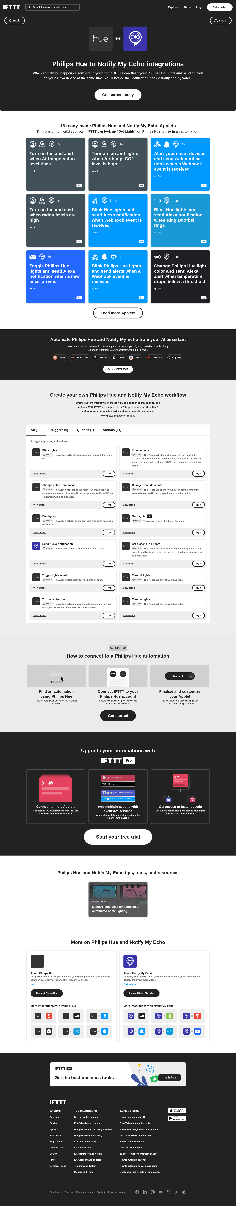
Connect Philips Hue (46, 993)
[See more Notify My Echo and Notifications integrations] (136, 1031)
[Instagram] (152, 1192)
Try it (108, 473)
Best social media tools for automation (140, 1172)
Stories (53, 1123)
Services (54, 1117)
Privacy (112, 1192)
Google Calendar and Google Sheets (93, 1129)
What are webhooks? (131, 1147)
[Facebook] (137, 1192)
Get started (220, 7)
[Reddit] (183, 1192)
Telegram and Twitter (85, 1166)
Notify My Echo (121, 64)
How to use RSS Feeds (132, 1141)
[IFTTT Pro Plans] (149, 516)
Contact (101, 1192)
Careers (69, 1192)
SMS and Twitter (82, 1147)
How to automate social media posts (138, 1166)
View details (39, 473)
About (122, 1192)
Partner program (84, 1192)
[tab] (36, 430)
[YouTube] (160, 1192)
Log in (200, 7)
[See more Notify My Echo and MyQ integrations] (164, 1031)
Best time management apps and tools (140, 1129)
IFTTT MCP (55, 1135)
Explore (173, 7)
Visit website (129, 984)
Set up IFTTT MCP (118, 369)
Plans (187, 7)
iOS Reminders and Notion (88, 1154)
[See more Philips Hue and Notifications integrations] (99, 1031)
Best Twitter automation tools (135, 1123)
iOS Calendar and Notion (87, 1123)
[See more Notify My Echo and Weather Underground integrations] (136, 1016)
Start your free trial (118, 837)
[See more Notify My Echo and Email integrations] (192, 1031)
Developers (56, 1192)
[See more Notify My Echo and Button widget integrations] (192, 1016)
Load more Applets (118, 313)
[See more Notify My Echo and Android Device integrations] (164, 1016)
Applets (54, 1129)
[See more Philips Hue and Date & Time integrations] (43, 1031)
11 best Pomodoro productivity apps (139, 1154)
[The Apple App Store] (177, 1111)
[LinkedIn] (145, 1192)
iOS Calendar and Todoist (87, 1160)
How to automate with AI (132, 1117)
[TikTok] (176, 1192)
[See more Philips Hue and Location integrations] (99, 1016)
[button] (118, 715)
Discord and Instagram (86, 1117)
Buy (33, 984)
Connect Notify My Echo (141, 993)
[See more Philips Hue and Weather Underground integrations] (71, 1016)
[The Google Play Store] (177, 1119)
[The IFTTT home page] (11, 7)
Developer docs (58, 1166)
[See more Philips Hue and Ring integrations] (71, 1031)
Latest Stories (129, 1110)
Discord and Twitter (84, 1172)
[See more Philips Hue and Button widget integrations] (43, 1016)
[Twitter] (168, 1192)
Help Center (56, 1141)
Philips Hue (70, 64)
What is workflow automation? (135, 1135)
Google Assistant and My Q (88, 1135)
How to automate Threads (133, 1160)
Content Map (56, 1147)
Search (53, 1154)
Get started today (118, 95)
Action (49, 455)
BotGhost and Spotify (85, 1141)
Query (138, 521)
